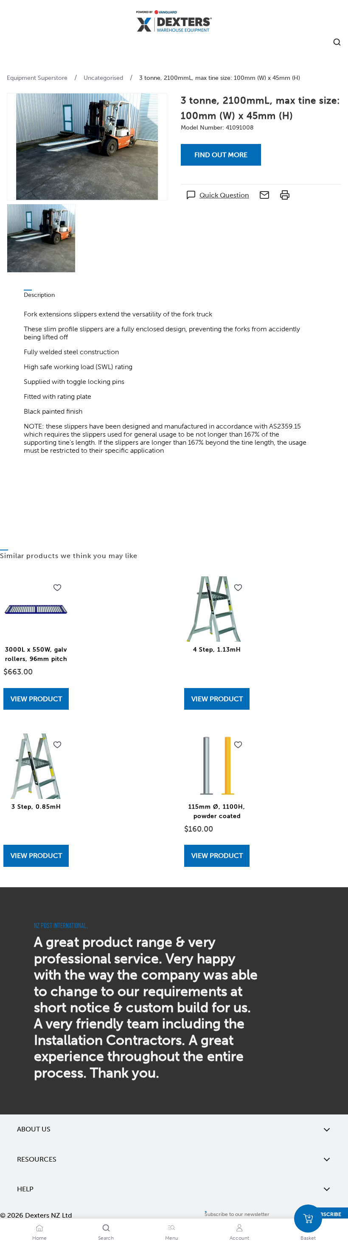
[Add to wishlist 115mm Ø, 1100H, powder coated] (238, 745)
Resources (36, 1159)
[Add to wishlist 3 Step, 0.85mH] (57, 745)
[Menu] (171, 1228)
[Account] (239, 1228)
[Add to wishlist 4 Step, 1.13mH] (238, 587)
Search (106, 1238)
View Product (36, 699)
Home (39, 1238)
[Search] (106, 1228)
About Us (34, 1129)
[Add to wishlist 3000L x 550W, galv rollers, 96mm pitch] (57, 587)
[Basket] (308, 1219)
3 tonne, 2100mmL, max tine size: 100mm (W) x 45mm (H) (219, 78)
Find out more (220, 155)
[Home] (174, 22)
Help (25, 1189)
